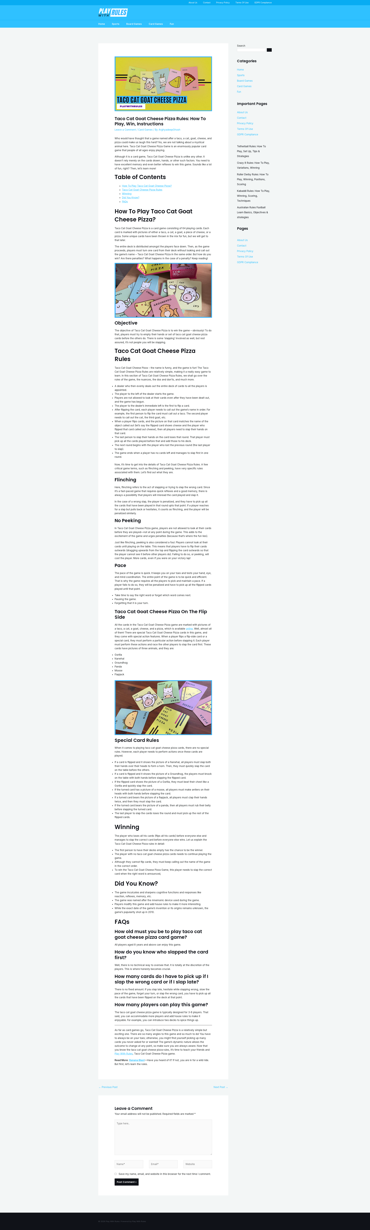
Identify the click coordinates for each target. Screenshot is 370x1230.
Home (101, 23)
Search (241, 45)
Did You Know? (130, 197)
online (189, 628)
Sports (115, 23)
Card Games (156, 23)
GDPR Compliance (263, 2)
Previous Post (108, 1087)
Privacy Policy (223, 2)
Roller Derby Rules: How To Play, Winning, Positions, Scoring (252, 179)
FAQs (125, 201)
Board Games (134, 23)
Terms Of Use (242, 2)
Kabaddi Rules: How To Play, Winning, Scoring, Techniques (253, 195)
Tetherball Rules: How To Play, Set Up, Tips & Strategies (251, 151)
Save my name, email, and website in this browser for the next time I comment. (165, 1174)
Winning (127, 193)
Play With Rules (124, 1053)
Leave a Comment (125, 129)
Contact (206, 2)
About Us (193, 2)
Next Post (221, 1087)
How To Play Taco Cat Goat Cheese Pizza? (147, 185)
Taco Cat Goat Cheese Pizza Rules (142, 189)
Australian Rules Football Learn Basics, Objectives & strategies (252, 212)
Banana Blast (137, 1060)
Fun (172, 23)
